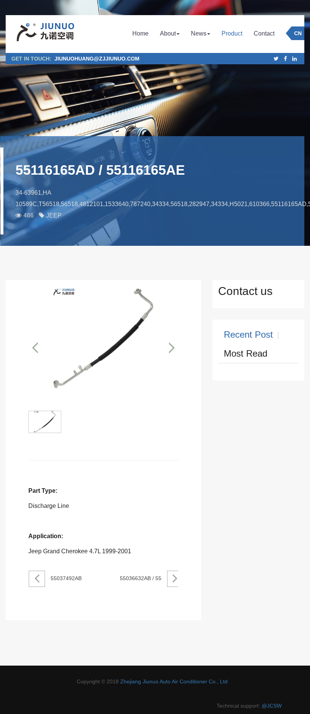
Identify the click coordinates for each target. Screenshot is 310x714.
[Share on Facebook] (285, 58)
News (198, 33)
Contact (264, 33)
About (168, 33)
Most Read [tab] (245, 353)
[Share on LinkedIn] (294, 58)
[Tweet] (276, 58)
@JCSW (272, 706)
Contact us (245, 291)
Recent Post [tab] (248, 334)
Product (232, 33)
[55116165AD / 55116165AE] (103, 347)
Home (140, 33)
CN (298, 33)
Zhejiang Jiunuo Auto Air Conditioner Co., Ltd (174, 681)
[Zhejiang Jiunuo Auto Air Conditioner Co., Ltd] (45, 34)
